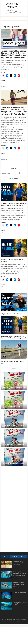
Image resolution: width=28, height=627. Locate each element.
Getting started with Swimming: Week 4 (18, 583)
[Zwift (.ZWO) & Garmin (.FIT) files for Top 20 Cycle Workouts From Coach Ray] (14, 419)
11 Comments (16, 607)
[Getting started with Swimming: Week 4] (6, 582)
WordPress (7, 621)
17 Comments (16, 595)
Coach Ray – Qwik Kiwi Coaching (12, 7)
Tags (22, 556)
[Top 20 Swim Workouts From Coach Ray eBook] (14, 457)
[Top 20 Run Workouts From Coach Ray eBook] (14, 400)
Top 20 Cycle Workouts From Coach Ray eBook (13, 444)
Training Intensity (18, 562)
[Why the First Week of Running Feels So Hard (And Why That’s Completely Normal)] (14, 325)
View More (5, 86)
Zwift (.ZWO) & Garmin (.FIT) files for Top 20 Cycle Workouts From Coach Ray (13, 426)
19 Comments (16, 586)
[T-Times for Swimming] (6, 592)
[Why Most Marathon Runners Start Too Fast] (14, 349)
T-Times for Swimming (19, 592)
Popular (5, 556)
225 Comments (17, 564)
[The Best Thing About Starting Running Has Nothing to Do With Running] (14, 192)
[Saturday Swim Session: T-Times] (6, 602)
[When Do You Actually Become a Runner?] (14, 248)
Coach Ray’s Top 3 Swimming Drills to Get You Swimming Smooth (19, 573)
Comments (14, 556)
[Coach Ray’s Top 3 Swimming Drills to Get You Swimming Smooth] (6, 571)
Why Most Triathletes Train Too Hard (12, 314)
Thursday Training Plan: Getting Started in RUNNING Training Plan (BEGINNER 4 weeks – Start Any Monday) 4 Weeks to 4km (14, 110)
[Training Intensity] (6, 561)
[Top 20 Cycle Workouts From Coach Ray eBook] (14, 438)
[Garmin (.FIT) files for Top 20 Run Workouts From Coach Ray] (14, 381)
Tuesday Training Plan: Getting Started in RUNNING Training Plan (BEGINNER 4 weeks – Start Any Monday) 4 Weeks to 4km (14, 54)
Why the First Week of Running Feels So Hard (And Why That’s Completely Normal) (13, 337)
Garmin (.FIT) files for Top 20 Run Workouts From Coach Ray (14, 388)
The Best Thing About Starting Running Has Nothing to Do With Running (14, 204)
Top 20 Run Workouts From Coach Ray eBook (12, 407)
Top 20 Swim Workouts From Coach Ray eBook (13, 463)
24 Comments (16, 577)
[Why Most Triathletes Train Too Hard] (14, 302)
